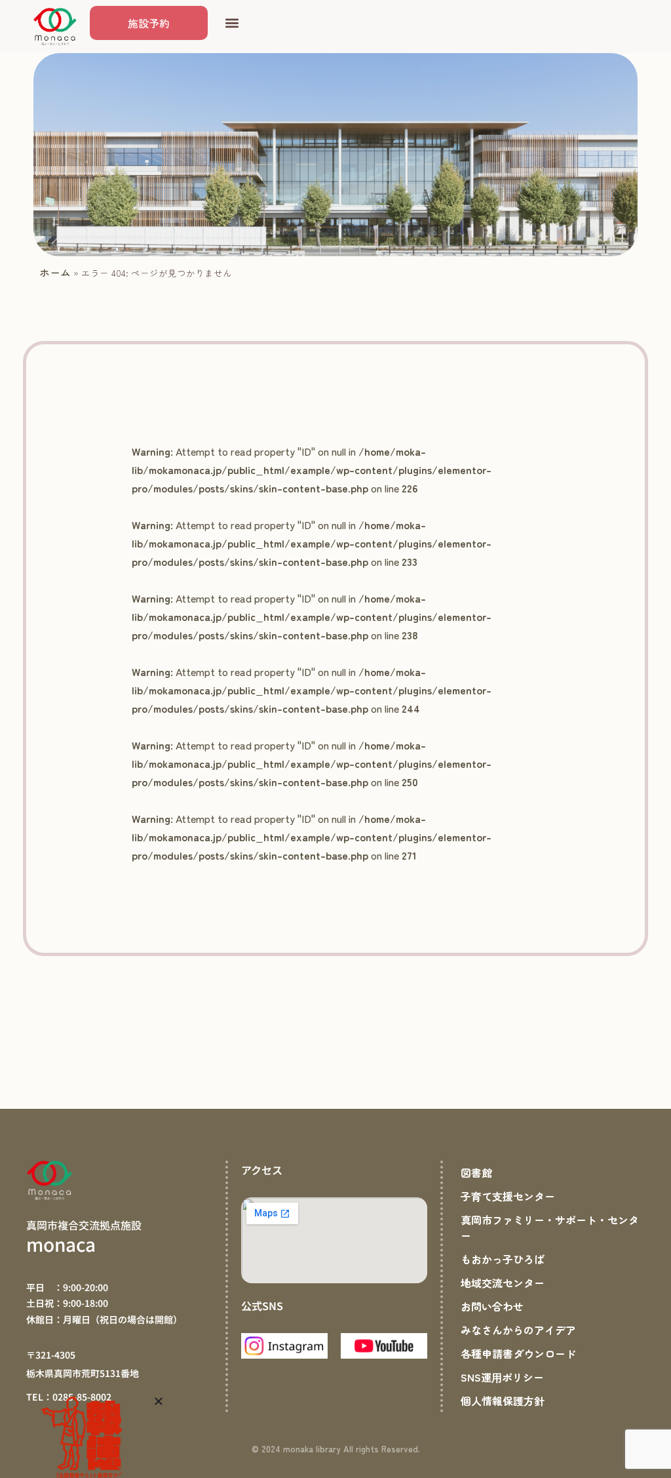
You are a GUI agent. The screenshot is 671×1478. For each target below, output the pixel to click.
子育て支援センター (508, 1196)
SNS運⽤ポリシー (502, 1377)
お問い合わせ (492, 1306)
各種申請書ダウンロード (518, 1353)
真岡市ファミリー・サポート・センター (550, 1227)
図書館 (476, 1172)
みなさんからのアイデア (518, 1330)
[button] (231, 23)
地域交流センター (503, 1282)
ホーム (55, 272)
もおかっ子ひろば (503, 1259)
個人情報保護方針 (503, 1400)
